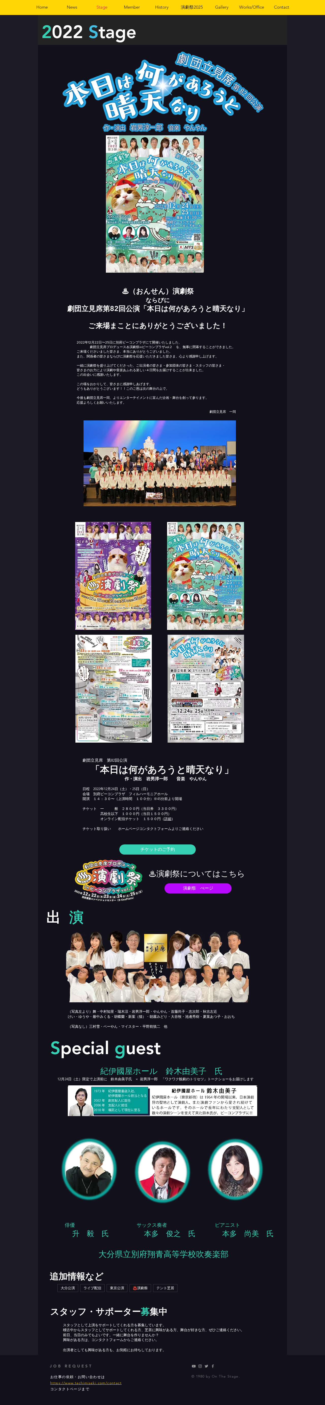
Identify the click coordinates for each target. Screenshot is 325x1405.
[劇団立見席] (193, 1366)
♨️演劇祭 (140, 1288)
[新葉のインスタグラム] (200, 1366)
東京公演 (117, 1288)
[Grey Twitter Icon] (206, 1366)
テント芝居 (165, 1288)
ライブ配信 (92, 1288)
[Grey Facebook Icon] (212, 1366)
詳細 (167, 818)
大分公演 (68, 1288)
